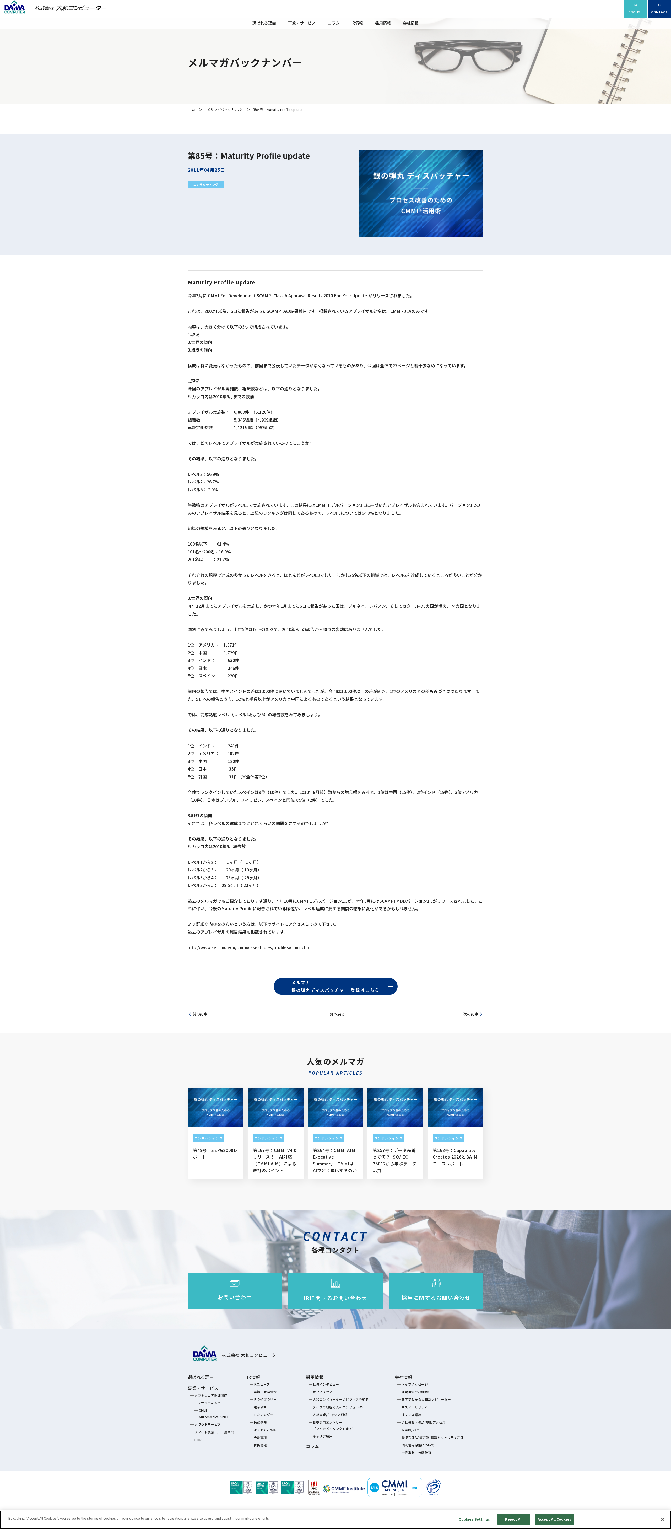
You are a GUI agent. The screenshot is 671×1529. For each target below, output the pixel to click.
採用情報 (383, 23)
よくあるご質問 (265, 1430)
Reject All (513, 1519)
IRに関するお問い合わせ (335, 1298)
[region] (335, 1519)
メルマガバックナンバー (226, 109)
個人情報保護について (418, 1445)
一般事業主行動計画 (416, 1452)
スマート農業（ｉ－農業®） (215, 1432)
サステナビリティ (415, 1407)
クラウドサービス (207, 1424)
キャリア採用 (323, 1436)
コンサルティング (205, 184)
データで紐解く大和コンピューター (339, 1407)
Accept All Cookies (554, 1519)
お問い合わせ (235, 1297)
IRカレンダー (263, 1414)
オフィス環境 (411, 1414)
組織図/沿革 (411, 1430)
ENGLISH (636, 12)
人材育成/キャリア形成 (330, 1414)
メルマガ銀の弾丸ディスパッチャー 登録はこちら (335, 986)
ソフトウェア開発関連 (211, 1395)
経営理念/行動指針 (415, 1392)
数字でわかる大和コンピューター (426, 1399)
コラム (333, 23)
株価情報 (260, 1445)
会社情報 (411, 23)
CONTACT (659, 12)
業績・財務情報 (265, 1392)
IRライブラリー (265, 1399)
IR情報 (357, 23)
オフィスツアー (324, 1392)
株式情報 (260, 1422)
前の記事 (200, 1013)
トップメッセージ (415, 1384)
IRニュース (262, 1384)
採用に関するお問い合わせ (436, 1297)
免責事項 (260, 1437)
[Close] (662, 1519)
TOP (193, 109)
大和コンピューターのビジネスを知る (341, 1399)
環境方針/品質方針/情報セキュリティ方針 (433, 1437)
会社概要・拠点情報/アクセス (424, 1422)
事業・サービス (302, 23)
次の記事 (471, 1013)
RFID (198, 1439)
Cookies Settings (474, 1519)
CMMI (203, 1410)
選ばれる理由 (264, 23)
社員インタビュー (326, 1384)
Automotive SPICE (214, 1416)
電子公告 (260, 1407)
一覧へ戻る (335, 1013)
